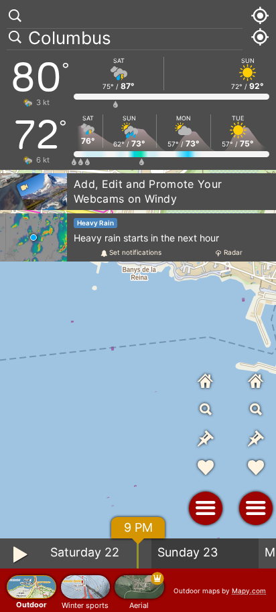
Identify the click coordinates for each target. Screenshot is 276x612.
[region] (138, 306)
